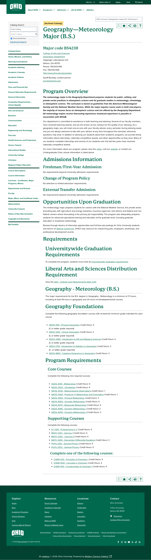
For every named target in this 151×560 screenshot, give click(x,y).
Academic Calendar (16, 72)
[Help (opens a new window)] (140, 25)
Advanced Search (18, 41)
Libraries (48, 516)
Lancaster (81, 516)
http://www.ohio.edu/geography (57, 73)
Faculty (11, 193)
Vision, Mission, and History (20, 56)
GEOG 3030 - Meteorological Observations (71, 390)
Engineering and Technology (20, 130)
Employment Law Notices (77, 532)
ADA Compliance (45, 532)
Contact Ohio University (120, 520)
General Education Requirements (22, 92)
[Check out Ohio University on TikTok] (135, 542)
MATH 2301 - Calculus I (62, 433)
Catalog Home (14, 51)
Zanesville (81, 525)
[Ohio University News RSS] (139, 542)
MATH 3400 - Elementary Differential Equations (73, 440)
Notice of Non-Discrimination (20, 214)
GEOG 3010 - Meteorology (63, 383)
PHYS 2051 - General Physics (65, 443)
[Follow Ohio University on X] (132, 542)
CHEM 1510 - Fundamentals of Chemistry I (73, 466)
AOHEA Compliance (59, 532)
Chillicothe (81, 507)
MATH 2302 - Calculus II (62, 436)
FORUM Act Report (93, 532)
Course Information (16, 175)
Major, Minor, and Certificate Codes (23, 198)
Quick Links (104, 2)
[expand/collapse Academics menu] (54, 10)
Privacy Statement (80, 536)
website (114, 149)
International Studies (17, 150)
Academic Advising (16, 67)
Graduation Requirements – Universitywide (20, 103)
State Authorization (94, 536)
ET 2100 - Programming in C (64, 429)
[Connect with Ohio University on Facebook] (118, 542)
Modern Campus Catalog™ (97, 556)
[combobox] (119, 19)
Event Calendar (51, 503)
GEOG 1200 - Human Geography (64, 332)
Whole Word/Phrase (19, 38)
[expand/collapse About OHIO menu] (40, 10)
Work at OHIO (50, 520)
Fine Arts (12, 135)
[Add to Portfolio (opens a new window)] (124, 25)
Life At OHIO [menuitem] (76, 10)
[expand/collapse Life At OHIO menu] (83, 10)
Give (128, 2)
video (99, 149)
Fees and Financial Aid (17, 87)
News (47, 512)
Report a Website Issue (54, 525)
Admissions (13, 82)
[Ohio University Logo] (16, 9)
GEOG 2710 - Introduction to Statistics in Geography (73, 346)
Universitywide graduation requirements (109, 261)
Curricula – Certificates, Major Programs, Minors (21, 182)
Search (140, 2)
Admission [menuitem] (61, 10)
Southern (81, 520)
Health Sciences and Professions (22, 140)
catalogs (45, 556)
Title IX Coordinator (109, 536)
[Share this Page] (129, 25)
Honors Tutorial (14, 145)
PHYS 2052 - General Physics (65, 447)
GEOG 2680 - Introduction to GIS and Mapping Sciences (75, 339)
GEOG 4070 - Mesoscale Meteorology (68, 405)
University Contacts (16, 209)
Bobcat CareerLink (65, 228)
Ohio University (22, 542)
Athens (80, 503)
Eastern (80, 512)
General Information (16, 97)
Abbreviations (14, 204)
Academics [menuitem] (47, 10)
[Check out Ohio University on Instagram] (121, 542)
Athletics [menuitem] (90, 10)
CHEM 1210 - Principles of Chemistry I (71, 459)
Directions (118, 516)
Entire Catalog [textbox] (16, 29)
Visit (13, 520)
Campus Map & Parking (21, 525)
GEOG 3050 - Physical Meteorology (67, 398)
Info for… (89, 2)
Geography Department (54, 56)
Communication (15, 120)
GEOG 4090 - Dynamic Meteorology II (69, 412)
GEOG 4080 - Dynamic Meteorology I (68, 408)
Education (12, 125)
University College (16, 155)
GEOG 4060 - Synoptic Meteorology (68, 401)
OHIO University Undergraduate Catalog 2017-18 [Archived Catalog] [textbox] (118, 19)
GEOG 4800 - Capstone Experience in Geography (72, 353)
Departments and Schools (19, 188)
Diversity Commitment (17, 61)
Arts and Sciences (16, 110)
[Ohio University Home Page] (18, 533)
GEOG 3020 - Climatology (63, 387)
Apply (118, 2)
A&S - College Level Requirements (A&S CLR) (75, 281)
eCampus (12, 160)
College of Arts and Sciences (56, 53)
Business (12, 115)
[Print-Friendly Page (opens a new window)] (135, 25)
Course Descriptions (16, 170)
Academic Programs (20, 512)
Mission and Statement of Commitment (114, 532)
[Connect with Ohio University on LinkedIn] (125, 542)
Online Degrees (18, 516)
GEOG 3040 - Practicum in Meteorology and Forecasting (77, 394)
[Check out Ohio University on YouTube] (128, 542)
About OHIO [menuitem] (33, 10)
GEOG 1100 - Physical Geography (64, 324)
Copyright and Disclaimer (19, 218)
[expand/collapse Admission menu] (68, 10)
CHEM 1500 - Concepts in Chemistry (70, 462)
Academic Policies (16, 77)
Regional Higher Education (19, 165)
